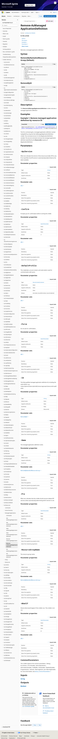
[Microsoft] (3, 12)
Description (24, 40)
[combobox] (10, 23)
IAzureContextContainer (38, 282)
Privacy (32, 736)
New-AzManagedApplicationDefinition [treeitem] (11, 534)
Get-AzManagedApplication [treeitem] (11, 519)
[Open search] (51, 12)
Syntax (23, 38)
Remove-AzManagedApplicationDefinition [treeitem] (12, 545)
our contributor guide (28, 706)
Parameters (24, 44)
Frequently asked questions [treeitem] (9, 57)
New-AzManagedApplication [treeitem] (11, 529)
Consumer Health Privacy (43, 736)
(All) (22, 185)
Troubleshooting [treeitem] (7, 54)
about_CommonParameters (42, 671)
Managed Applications (29, 21)
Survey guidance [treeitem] (7, 49)
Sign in (54, 12)
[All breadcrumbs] (22, 21)
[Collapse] (17, 20)
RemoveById (24, 417)
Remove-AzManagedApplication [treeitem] (11, 539)
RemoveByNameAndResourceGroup (30, 470)
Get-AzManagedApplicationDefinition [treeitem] (11, 524)
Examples (24, 42)
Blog (20, 736)
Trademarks (12, 738)
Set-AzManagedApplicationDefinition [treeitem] (11, 555)
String (48, 170)
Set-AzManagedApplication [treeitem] (11, 550)
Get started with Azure (50, 16)
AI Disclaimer (4, 736)
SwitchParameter (45, 224)
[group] (39, 127)
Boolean (23, 686)
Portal (40, 16)
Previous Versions (13, 736)
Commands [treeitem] (7, 507)
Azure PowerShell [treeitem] (7, 28)
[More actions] (55, 21)
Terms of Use (4, 738)
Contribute (26, 736)
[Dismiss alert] (55, 3)
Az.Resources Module (30, 33)
